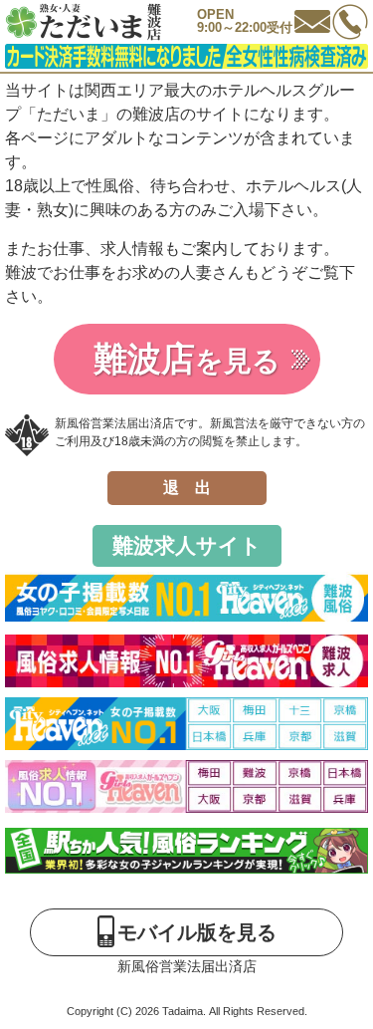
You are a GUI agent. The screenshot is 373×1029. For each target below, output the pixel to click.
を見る (186, 359)
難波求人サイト (187, 545)
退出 (195, 487)
